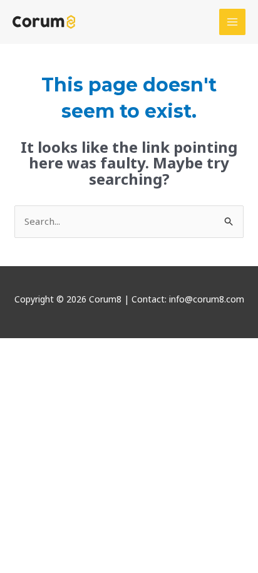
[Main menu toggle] (232, 22)
